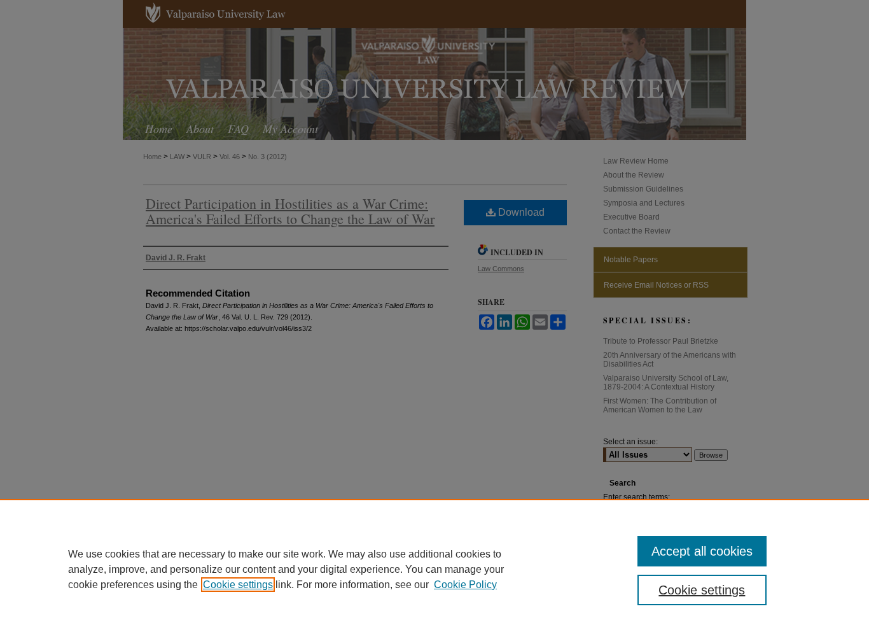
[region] (434, 569)
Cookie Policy (465, 584)
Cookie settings (238, 584)
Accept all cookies (702, 551)
